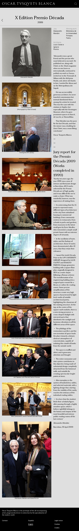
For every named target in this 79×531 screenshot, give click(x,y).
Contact (5, 520)
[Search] (75, 3)
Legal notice (58, 520)
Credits (56, 528)
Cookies (57, 524)
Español (31, 520)
